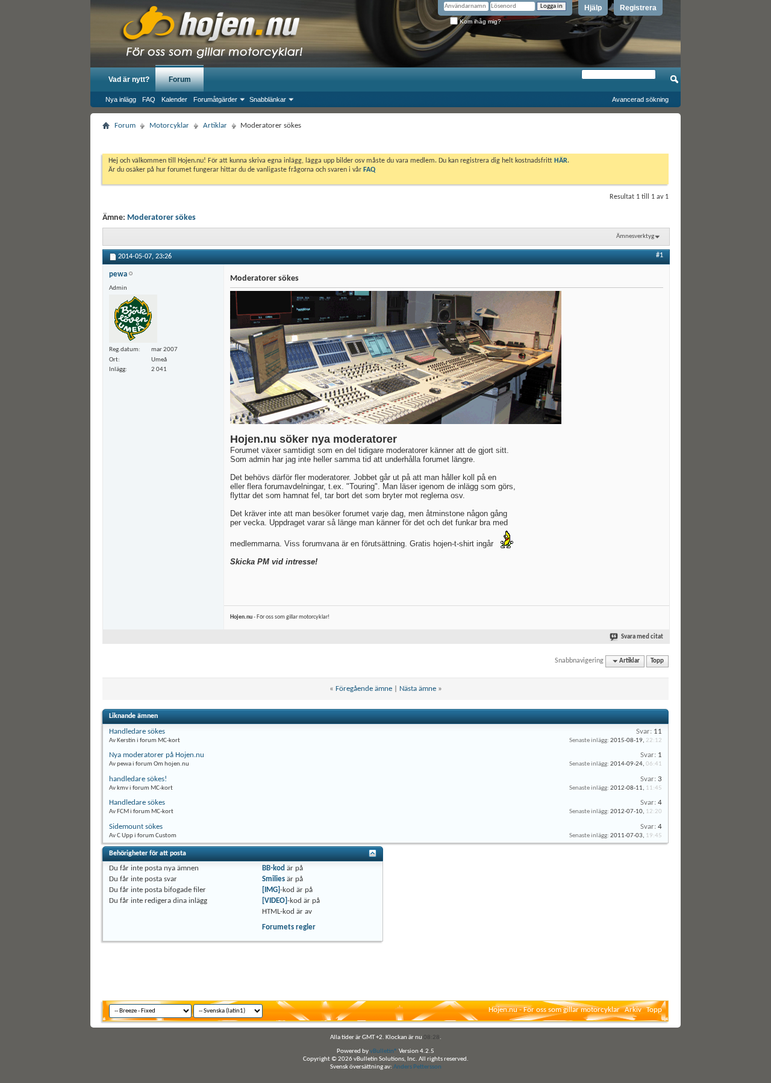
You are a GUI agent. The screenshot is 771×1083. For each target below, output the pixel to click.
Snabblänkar (267, 99)
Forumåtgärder (215, 99)
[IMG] (271, 890)
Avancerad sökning (640, 99)
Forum (180, 79)
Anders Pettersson (417, 1067)
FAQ (148, 99)
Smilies (273, 879)
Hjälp (593, 8)
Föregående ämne (364, 689)
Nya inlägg (120, 99)
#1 (659, 255)
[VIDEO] (274, 901)
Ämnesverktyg (635, 236)
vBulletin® (384, 1051)
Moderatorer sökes (161, 217)
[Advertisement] (385, 138)
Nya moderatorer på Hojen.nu (156, 755)
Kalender (174, 99)
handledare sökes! (138, 779)
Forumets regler (289, 927)
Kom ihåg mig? (479, 21)
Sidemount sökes (136, 827)
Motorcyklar (169, 126)
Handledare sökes (137, 731)
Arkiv (633, 1010)
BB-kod (273, 868)
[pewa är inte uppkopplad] (133, 319)
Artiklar (215, 126)
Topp (657, 661)
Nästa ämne (417, 689)
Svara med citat (642, 637)
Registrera (638, 8)
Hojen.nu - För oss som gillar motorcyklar (554, 1010)
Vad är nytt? (128, 79)
